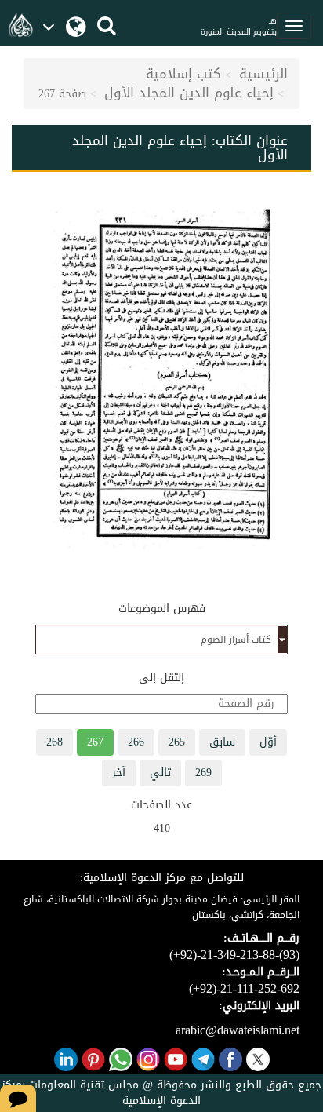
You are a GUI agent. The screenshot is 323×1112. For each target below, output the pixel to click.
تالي (160, 772)
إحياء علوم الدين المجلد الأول (189, 92)
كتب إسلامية (183, 73)
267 (95, 742)
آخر (118, 772)
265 (177, 742)
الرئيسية (263, 73)
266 (136, 742)
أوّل (268, 742)
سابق (222, 742)
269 (203, 772)
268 (54, 742)
